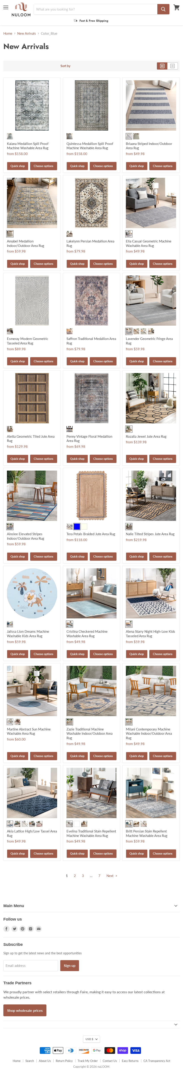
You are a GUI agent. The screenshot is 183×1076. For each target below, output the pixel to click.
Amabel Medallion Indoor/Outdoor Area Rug (25, 243)
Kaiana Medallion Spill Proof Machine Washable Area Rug (27, 146)
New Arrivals (26, 33)
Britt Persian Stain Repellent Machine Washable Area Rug (146, 833)
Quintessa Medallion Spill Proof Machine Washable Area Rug (90, 146)
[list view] (172, 66)
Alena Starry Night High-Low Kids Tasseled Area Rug (150, 633)
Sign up (69, 965)
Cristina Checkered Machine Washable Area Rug (87, 633)
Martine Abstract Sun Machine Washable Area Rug (29, 731)
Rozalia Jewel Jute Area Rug (146, 436)
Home (7, 33)
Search (29, 1061)
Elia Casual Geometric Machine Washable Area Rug (148, 243)
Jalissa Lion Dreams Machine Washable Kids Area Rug (28, 633)
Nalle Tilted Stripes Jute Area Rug (150, 534)
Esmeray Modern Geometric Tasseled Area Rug (27, 341)
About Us (45, 1061)
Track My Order (88, 1061)
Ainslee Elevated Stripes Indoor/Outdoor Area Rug (25, 536)
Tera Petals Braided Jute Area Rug (91, 534)
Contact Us (110, 1061)
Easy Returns (130, 1061)
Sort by (65, 66)
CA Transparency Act (156, 1061)
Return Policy (64, 1061)
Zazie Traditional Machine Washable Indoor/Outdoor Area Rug (89, 733)
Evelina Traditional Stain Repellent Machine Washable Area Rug (91, 833)
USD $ (89, 1039)
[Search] (163, 9)
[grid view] (162, 66)
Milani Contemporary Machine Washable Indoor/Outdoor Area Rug (149, 733)
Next (110, 876)
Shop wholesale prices (25, 1010)
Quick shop (17, 166)
